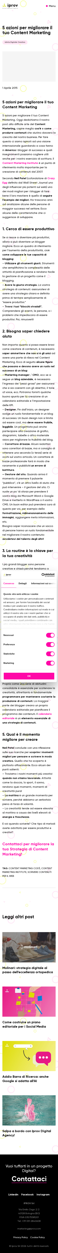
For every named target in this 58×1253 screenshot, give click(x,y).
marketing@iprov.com (29, 1229)
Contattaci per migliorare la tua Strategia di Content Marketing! (28, 849)
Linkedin (13, 1194)
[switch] (50, 645)
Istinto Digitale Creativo (15, 42)
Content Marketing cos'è (24, 868)
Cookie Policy (37, 1237)
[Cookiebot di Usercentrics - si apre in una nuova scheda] (42, 575)
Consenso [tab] (8, 583)
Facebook (27, 1194)
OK (29, 676)
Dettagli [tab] (23, 583)
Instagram (43, 1194)
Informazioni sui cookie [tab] (43, 583)
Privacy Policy (20, 1237)
